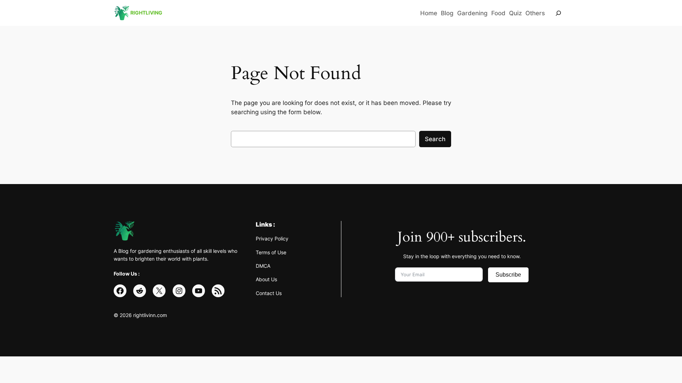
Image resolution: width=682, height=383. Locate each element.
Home (428, 13)
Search (435, 139)
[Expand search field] (558, 13)
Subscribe (508, 275)
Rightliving (146, 13)
